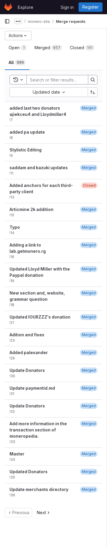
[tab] (18, 47)
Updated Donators (29, 471)
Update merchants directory (39, 489)
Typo (15, 227)
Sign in (67, 7)
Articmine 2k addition (32, 209)
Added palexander (29, 352)
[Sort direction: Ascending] (92, 92)
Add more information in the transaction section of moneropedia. (38, 430)
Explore (25, 7)
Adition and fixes (27, 334)
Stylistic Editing (26, 149)
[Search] (92, 79)
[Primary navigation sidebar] (7, 21)
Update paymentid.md (32, 388)
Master (17, 453)
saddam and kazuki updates (39, 167)
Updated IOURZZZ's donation (40, 316)
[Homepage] (8, 7)
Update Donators (27, 370)
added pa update (27, 132)
